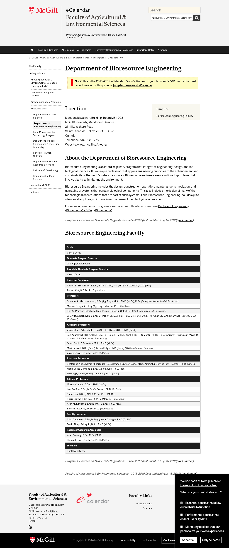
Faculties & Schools (46, 50)
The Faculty (35, 66)
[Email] (32, 521)
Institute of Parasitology (46, 170)
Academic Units (117, 58)
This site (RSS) (31, 527)
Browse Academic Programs (46, 102)
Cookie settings (172, 540)
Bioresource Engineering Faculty (174, 115)
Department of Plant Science (44, 178)
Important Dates (145, 49)
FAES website (144, 503)
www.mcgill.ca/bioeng (92, 144)
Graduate (34, 192)
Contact (147, 508)
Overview (45, 58)
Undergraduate (100, 58)
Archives (162, 49)
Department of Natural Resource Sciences (45, 163)
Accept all (188, 539)
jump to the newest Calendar (132, 85)
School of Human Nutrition (42, 154)
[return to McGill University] (42, 540)
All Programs (84, 49)
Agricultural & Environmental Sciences (71, 58)
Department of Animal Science (45, 116)
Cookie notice (149, 540)
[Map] (54, 511)
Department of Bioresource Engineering (47, 125)
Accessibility (128, 540)
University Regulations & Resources (114, 49)
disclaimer (186, 220)
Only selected (211, 539)
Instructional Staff (40, 185)
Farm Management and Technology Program (45, 134)
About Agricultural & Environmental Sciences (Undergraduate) (44, 82)
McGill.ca (33, 58)
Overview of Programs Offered (42, 94)
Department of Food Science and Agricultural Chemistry (46, 144)
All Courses (68, 49)
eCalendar (78, 10)
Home (32, 50)
